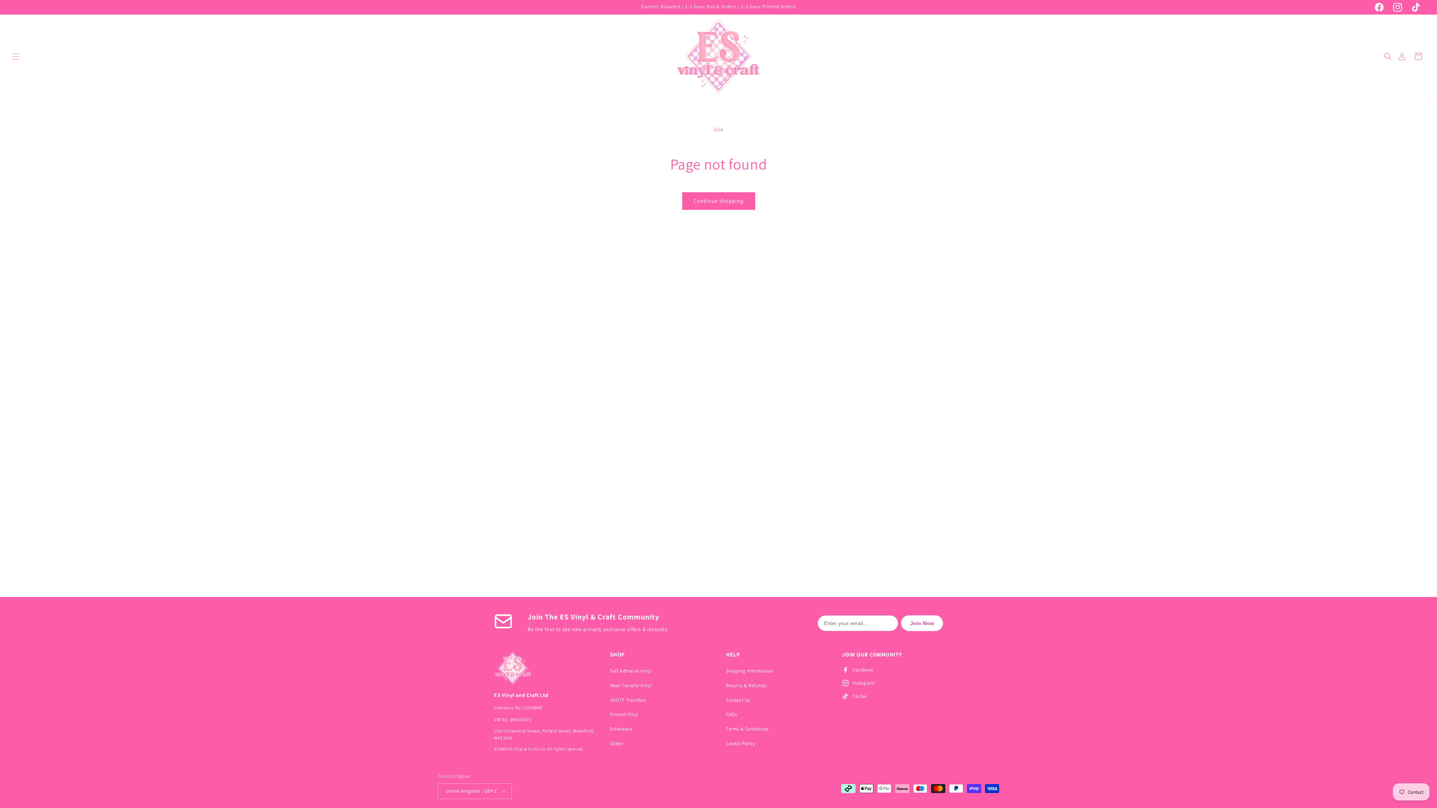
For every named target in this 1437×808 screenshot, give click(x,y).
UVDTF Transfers (628, 700)
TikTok (859, 696)
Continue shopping (718, 200)
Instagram (863, 683)
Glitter (616, 743)
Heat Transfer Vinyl (631, 685)
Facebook (863, 670)
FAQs (731, 714)
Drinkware (621, 729)
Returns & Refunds (746, 685)
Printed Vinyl (624, 714)
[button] (15, 56)
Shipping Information (750, 671)
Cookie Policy (741, 743)
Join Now (922, 623)
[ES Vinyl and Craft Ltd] (544, 668)
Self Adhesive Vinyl (630, 671)
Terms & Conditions (747, 729)
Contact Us (738, 700)
